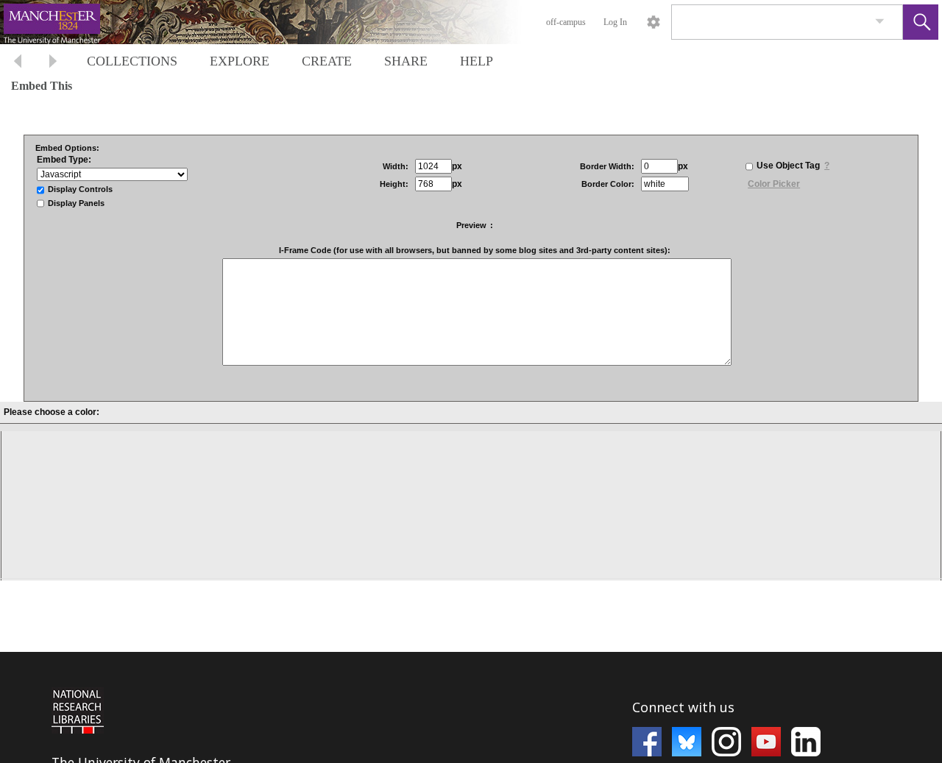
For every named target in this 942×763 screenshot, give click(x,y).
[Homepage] (277, 22)
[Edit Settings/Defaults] (653, 22)
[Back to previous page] (17, 63)
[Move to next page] (53, 63)
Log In (615, 22)
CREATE (327, 61)
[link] (879, 21)
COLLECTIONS (132, 61)
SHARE (406, 61)
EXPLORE (239, 61)
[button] (920, 22)
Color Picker (774, 184)
